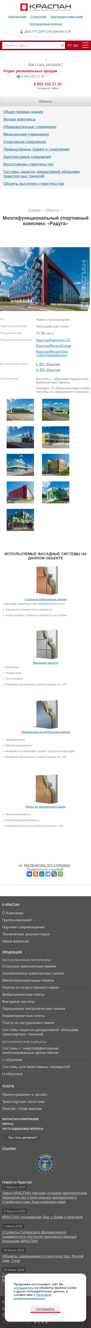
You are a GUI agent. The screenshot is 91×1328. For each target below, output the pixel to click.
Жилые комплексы (19, 119)
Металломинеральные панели (28, 980)
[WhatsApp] (60, 874)
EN (76, 45)
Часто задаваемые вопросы (22, 1128)
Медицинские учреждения (26, 134)
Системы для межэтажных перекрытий (36, 1067)
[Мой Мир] (41, 874)
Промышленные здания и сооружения (36, 149)
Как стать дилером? (45, 64)
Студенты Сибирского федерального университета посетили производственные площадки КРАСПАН (39, 1236)
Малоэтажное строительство (28, 164)
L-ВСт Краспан (48, 364)
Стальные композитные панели (29, 966)
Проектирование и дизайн (24, 1094)
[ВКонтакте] (29, 874)
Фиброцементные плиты (23, 994)
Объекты (45, 101)
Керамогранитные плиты (23, 1016)
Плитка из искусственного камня (30, 987)
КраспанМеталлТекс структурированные (52, 353)
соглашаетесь (24, 1287)
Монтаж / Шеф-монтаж (22, 1109)
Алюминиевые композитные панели (33, 973)
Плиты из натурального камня (28, 1023)
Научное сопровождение (23, 927)
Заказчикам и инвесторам (67, 16)
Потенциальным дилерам (45, 24)
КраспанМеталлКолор (53, 345)
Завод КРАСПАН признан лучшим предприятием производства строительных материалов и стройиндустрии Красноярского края (44, 1197)
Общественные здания (23, 112)
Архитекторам (17, 16)
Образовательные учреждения (29, 127)
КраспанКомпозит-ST (53, 340)
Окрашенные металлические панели (33, 1009)
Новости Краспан (17, 1182)
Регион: (45, 59)
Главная (34, 210)
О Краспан (10, 904)
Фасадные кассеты (18, 1002)
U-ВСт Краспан (48, 369)
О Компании (12, 913)
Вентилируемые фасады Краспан (45, 7)
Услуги (8, 1086)
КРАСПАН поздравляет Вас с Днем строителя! (42, 1217)
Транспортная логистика (23, 1102)
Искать (62, 45)
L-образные (12, 1060)
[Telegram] (48, 874)
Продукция (12, 952)
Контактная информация (20, 1119)
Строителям (38, 16)
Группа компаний (17, 920)
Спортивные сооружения (24, 142)
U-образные (12, 1074)
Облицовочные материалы (26, 960)
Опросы (7, 1124)
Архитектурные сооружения (27, 157)
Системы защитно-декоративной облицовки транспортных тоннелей (41, 174)
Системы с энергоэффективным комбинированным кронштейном (30, 1050)
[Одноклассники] (35, 874)
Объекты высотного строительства (33, 184)
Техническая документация (25, 934)
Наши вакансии (15, 941)
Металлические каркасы (24, 1042)
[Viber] (54, 874)
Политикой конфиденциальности (32, 1296)
